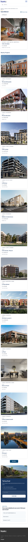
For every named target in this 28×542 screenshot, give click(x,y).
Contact (2, 535)
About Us (11, 535)
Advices (14, 535)
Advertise (6, 535)
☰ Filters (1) (4, 14)
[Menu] (26, 1)
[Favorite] (25, 20)
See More (14, 461)
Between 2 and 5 (6, 520)
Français (2, 539)
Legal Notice (19, 535)
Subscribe (14, 496)
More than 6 (5, 516)
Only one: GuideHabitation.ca (9, 513)
